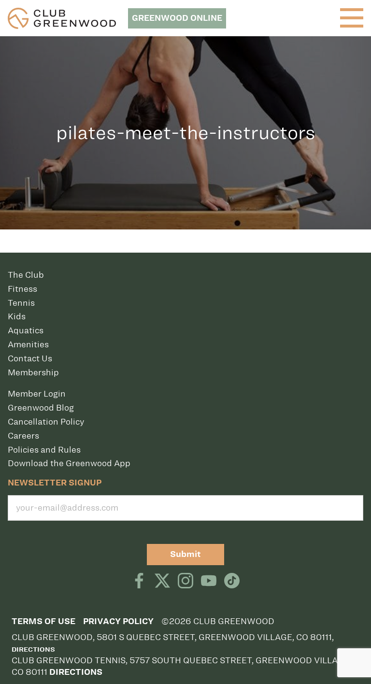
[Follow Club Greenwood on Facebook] (139, 581)
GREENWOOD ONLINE (177, 18)
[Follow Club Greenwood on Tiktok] (231, 581)
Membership (33, 372)
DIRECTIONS (75, 672)
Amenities (28, 344)
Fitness (22, 289)
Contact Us (30, 358)
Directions (33, 649)
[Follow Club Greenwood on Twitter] (162, 581)
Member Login (37, 393)
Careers (23, 435)
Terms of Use (43, 621)
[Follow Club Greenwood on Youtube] (208, 581)
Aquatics (25, 330)
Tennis (21, 303)
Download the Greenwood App (69, 463)
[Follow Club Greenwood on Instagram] (185, 581)
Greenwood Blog (41, 407)
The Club (26, 275)
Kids (17, 316)
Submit (185, 554)
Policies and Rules (44, 449)
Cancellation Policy (46, 421)
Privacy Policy (118, 621)
